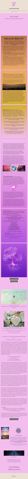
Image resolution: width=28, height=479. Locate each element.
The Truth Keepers (14, 467)
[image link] (18, 430)
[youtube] (15, 476)
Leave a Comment (14, 278)
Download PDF (14, 281)
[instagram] (14, 476)
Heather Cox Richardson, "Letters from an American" (15, 332)
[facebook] (12, 476)
